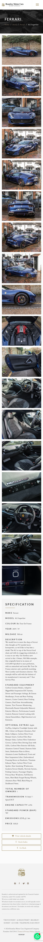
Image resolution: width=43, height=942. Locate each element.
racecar (21, 934)
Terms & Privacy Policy (26, 931)
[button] (37, 936)
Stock (14, 24)
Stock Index (22, 842)
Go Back (22, 848)
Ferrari (22, 24)
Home (7, 24)
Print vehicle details (22, 836)
